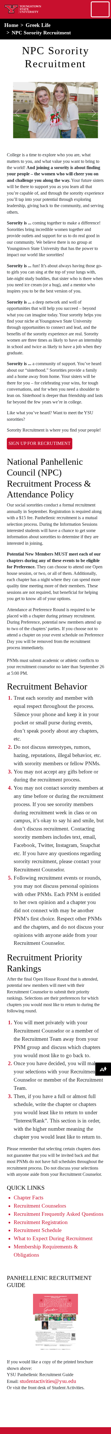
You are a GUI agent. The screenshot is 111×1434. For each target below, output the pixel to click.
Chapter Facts (28, 1197)
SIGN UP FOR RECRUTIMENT (40, 443)
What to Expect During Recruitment (53, 1238)
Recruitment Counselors (40, 1206)
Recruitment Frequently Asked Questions (58, 1214)
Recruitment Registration (41, 1222)
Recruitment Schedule (37, 1230)
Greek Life (38, 25)
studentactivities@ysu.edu (48, 1381)
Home (11, 25)
